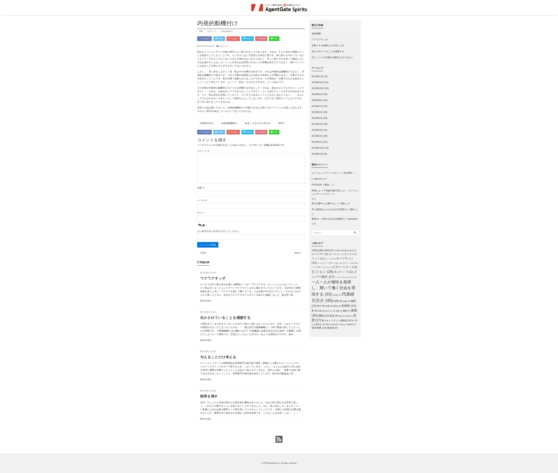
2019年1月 (317, 142)
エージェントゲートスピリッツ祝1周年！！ (334, 173)
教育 (334, 316)
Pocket (262, 39)
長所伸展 (319, 327)
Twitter (220, 39)
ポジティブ (343, 271)
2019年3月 (317, 130)
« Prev (203, 253)
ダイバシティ (346, 266)
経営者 (335, 324)
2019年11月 (318, 82)
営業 (329, 306)
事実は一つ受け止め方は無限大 (328, 219)
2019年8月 (317, 100)
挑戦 (323, 315)
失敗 (321, 311)
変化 (337, 306)
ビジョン (322, 272)
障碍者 (332, 328)
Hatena (248, 39)
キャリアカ (330, 259)
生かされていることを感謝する (328, 51)
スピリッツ (223, 46)
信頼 (346, 301)
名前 (201, 187)
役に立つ (330, 311)
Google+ (234, 39)
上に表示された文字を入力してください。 (219, 231)
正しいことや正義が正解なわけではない (332, 57)
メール (202, 200)
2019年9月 (317, 94)
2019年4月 (317, 124)
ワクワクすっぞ (320, 39)
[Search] (354, 232)
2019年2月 (317, 136)
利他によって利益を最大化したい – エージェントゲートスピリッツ (335, 192)
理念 (342, 316)
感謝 (346, 311)
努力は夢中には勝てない (324, 203)
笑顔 (329, 324)
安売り (281, 123)
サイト (200, 212)
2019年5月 (317, 118)
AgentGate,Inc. (274, 463)
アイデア (321, 254)
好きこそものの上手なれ (258, 123)
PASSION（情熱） (321, 184)
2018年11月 (318, 154)
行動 (343, 324)
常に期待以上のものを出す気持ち (329, 209)
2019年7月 (317, 106)
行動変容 (351, 324)
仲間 (337, 301)
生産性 (349, 316)
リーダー (339, 277)
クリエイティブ (324, 263)
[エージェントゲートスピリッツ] (279, 7)
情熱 (339, 311)
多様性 (348, 305)
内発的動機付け (229, 123)
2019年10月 (318, 88)
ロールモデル (350, 277)
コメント (203, 151)
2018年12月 (318, 148)
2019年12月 (318, 76)
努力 (321, 306)
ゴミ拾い (337, 263)
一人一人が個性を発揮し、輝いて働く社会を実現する (333, 288)
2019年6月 (317, 112)
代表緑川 (336, 295)
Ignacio (318, 178)
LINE (275, 39)
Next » (298, 253)
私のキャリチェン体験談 (336, 320)
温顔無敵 (316, 33)
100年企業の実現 (322, 250)
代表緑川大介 (207, 123)
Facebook (205, 39)
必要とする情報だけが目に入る (328, 45)
